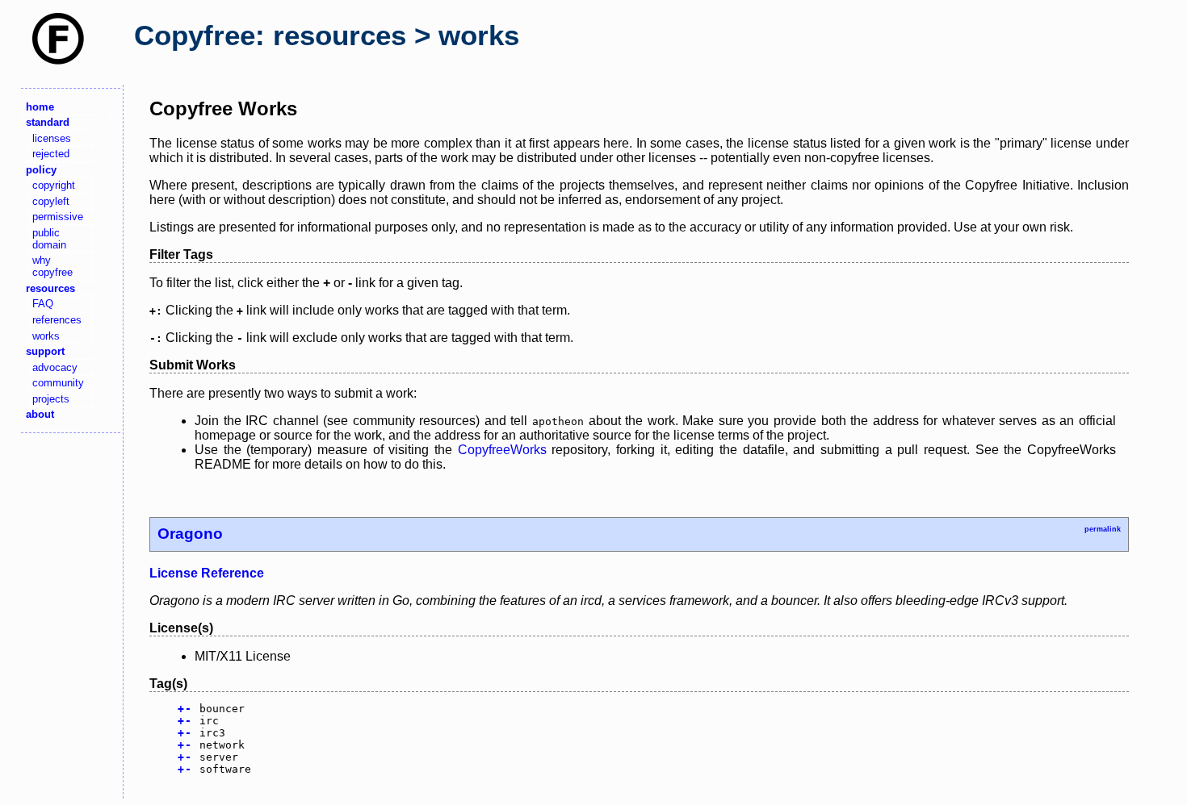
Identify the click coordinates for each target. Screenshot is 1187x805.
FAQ (42, 304)
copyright (53, 185)
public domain (49, 239)
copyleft (50, 201)
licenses (51, 138)
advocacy (55, 367)
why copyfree (52, 266)
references (57, 320)
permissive (57, 217)
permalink (1102, 529)
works (46, 336)
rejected (50, 154)
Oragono (190, 533)
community (58, 383)
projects (50, 399)
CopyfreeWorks (502, 450)
